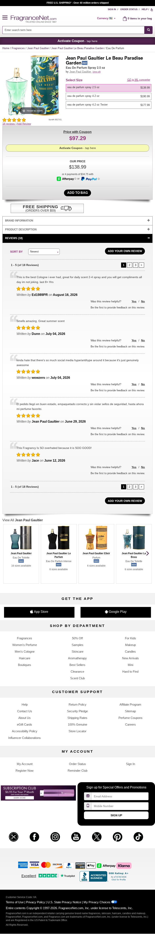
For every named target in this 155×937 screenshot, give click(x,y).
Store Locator (77, 731)
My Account (24, 764)
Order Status (128, 9)
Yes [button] (134, 301)
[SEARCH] (148, 30)
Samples (77, 645)
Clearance (77, 671)
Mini (130, 665)
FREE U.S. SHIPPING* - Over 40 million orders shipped (78, 2)
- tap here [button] (77, 41)
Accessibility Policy (24, 731)
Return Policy (77, 704)
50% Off (77, 638)
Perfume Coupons (130, 718)
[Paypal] (69, 865)
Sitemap (130, 711)
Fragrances (19, 48)
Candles (130, 651)
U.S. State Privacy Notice (64, 902)
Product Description (21, 229)
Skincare (77, 651)
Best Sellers (77, 665)
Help (145, 9)
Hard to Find (130, 671)
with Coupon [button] (77, 132)
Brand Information (19, 220)
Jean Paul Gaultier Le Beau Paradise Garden (78, 48)
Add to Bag (77, 192)
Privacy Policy (35, 902)
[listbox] (109, 96)
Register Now (25, 770)
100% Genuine (77, 724)
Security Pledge (77, 711)
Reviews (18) (14, 238)
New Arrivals (130, 658)
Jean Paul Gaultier (38, 48)
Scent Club (77, 678)
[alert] (107, 18)
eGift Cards (24, 724)
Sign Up (116, 815)
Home (5, 48)
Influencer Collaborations (24, 738)
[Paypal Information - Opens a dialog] (90, 179)
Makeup (130, 645)
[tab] (77, 220)
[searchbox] (73, 30)
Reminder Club (77, 770)
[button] (6, 18)
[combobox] (77, 30)
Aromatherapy (77, 658)
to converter (138, 79)
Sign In (112, 9)
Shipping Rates (77, 718)
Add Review (24, 123)
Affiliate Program (130, 704)
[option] (109, 87)
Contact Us (24, 711)
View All (22, 520)
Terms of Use (15, 902)
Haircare (24, 658)
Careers (130, 724)
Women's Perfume (24, 645)
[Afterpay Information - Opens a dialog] (66, 179)
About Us (24, 718)
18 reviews (9, 123)
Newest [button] (34, 251)
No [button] (143, 301)
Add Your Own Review (125, 251)
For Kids (130, 638)
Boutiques (24, 665)
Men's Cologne (25, 651)
